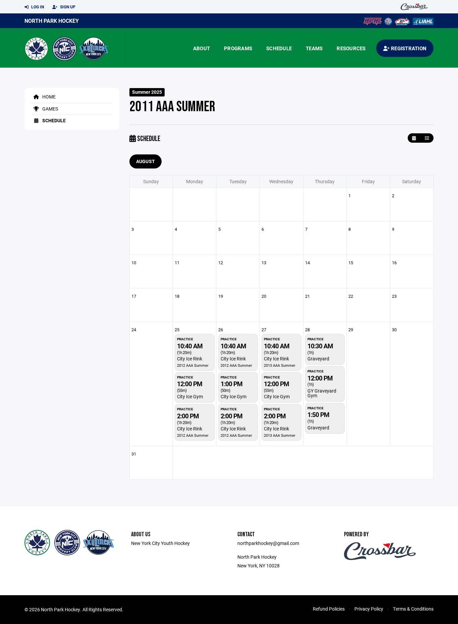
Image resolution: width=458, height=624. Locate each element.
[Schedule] (427, 138)
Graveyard (318, 358)
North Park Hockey (51, 20)
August (145, 161)
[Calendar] (414, 138)
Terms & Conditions (413, 609)
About (201, 48)
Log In (37, 6)
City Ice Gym (190, 396)
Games (49, 109)
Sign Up (67, 6)
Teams (314, 48)
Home (48, 96)
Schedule (279, 48)
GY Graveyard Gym (321, 393)
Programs (238, 48)
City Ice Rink (189, 358)
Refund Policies (329, 609)
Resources (351, 48)
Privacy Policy (368, 609)
